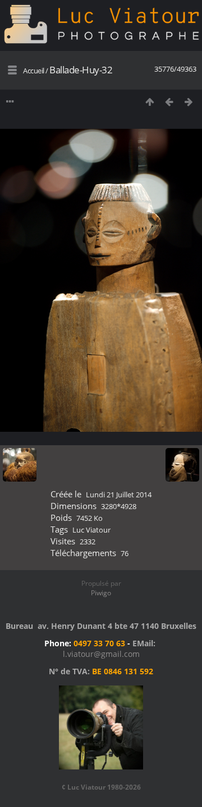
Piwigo (101, 593)
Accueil (33, 71)
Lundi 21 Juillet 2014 (119, 494)
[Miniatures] (149, 101)
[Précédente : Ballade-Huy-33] (169, 101)
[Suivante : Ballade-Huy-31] (189, 101)
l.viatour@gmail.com (101, 654)
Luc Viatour (91, 530)
